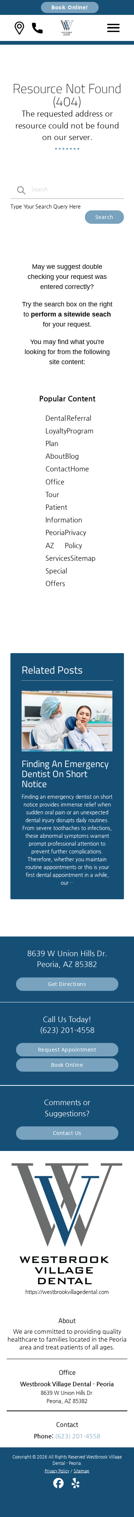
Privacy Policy (57, 1471)
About (55, 456)
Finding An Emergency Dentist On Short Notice (65, 774)
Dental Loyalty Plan (56, 430)
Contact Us (67, 1132)
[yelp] (75, 1486)
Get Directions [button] (67, 984)
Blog (72, 456)
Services (57, 558)
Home (79, 469)
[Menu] (113, 28)
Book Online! (69, 7)
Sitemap (83, 558)
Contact (57, 469)
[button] (19, 28)
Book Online (67, 1064)
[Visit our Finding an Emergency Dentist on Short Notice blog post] (67, 753)
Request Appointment (67, 1049)
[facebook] (59, 1486)
